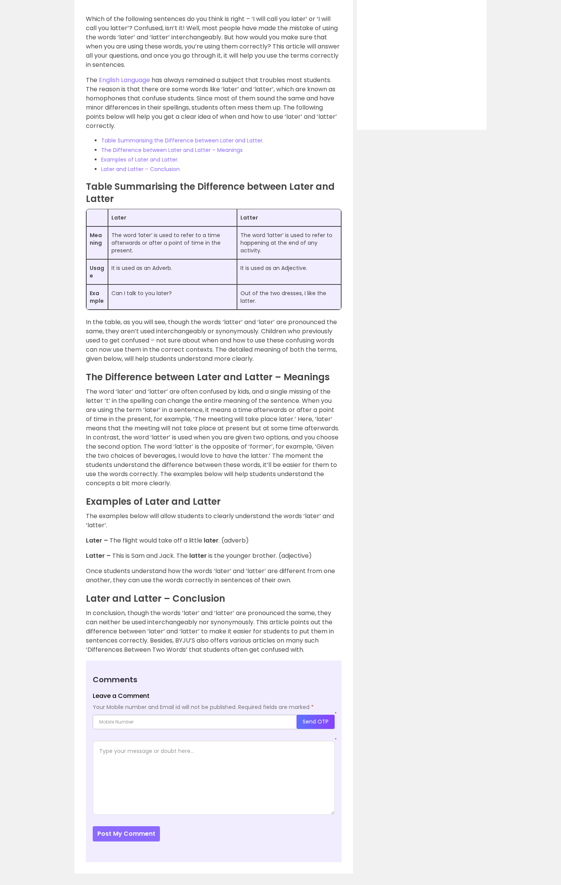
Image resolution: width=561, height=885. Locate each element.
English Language (124, 80)
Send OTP (316, 721)
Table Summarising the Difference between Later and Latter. (182, 140)
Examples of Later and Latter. (140, 159)
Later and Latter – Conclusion (140, 169)
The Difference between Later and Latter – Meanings (172, 150)
